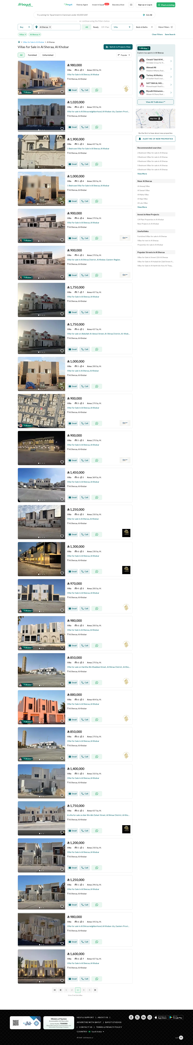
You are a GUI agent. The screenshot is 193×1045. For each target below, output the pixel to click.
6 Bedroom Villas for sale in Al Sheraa (152, 169)
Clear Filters (157, 34)
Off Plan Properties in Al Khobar (150, 220)
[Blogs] (68, 4)
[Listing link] (75, 78)
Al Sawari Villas (143, 190)
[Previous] (61, 990)
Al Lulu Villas (142, 203)
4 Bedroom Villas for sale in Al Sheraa (152, 161)
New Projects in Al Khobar (148, 224)
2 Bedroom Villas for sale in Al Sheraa (152, 153)
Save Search (170, 34)
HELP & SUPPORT (85, 1017)
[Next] (95, 990)
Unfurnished (47, 55)
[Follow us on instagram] (149, 1019)
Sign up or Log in (145, 5)
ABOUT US (103, 1017)
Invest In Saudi (100, 4)
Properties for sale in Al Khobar (150, 245)
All (86, 27)
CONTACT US (85, 1027)
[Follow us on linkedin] (143, 1019)
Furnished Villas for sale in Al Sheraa (152, 236)
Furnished (32, 55)
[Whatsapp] (96, 90)
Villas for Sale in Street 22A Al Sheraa (152, 257)
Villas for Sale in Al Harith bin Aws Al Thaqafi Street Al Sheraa (155, 266)
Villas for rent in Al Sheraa (147, 241)
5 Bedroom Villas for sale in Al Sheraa (152, 165)
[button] (25, 27)
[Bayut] (25, 5)
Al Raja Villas (142, 199)
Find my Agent (82, 5)
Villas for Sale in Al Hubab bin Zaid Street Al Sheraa (155, 262)
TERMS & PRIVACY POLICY (109, 1027)
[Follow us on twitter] (137, 1019)
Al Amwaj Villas (143, 186)
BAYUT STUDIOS (113, 1022)
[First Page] (55, 990)
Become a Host (118, 5)
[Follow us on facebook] (131, 1019)
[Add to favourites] (62, 92)
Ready (96, 27)
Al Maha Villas (143, 195)
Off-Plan (105, 27)
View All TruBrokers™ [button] (155, 102)
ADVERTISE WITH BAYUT (89, 1022)
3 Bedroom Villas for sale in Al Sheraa (152, 157)
